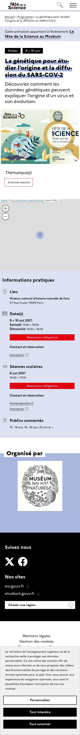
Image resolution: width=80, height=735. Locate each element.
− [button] (5, 213)
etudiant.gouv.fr (20, 593)
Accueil (10, 17)
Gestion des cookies (36, 641)
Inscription (17, 355)
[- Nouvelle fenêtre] (9, 562)
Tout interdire (40, 712)
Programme (25, 17)
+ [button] (5, 205)
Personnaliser (40, 700)
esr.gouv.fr (15, 586)
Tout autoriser (40, 724)
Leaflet (4, 200)
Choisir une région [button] (22, 605)
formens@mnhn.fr (22, 403)
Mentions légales (36, 636)
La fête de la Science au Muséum (39, 34)
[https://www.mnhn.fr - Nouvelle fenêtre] (40, 486)
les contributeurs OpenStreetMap (27, 200)
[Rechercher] (60, 5)
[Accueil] (17, 6)
